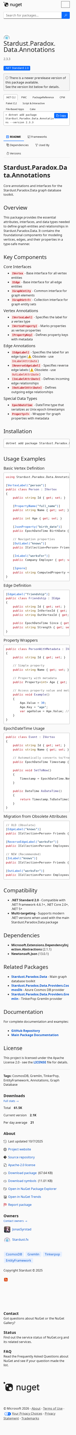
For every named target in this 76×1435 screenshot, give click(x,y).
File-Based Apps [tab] (15, 109)
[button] (61, 115)
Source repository (21, 1157)
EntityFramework (18, 1260)
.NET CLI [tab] (10, 97)
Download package (22, 1173)
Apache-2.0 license (21, 1165)
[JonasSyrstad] (7, 1229)
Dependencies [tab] (19, 145)
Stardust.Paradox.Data (29, 976)
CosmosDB (14, 1254)
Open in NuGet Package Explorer (32, 1189)
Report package (20, 1205)
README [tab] (15, 137)
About (36, 1408)
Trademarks (30, 1418)
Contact (11, 1313)
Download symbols (22, 1181)
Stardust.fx (20, 1239)
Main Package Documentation (35, 1035)
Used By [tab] (43, 145)
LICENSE (40, 1062)
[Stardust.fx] (7, 1239)
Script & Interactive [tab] (34, 103)
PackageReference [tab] (43, 97)
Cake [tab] (32, 109)
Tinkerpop (52, 1254)
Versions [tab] (15, 153)
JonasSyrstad (21, 1229)
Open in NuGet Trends (24, 1197)
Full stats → (11, 1101)
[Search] (66, 15)
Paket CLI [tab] (11, 103)
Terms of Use (53, 1408)
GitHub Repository (25, 1031)
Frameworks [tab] (38, 137)
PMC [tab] (24, 97)
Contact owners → (15, 1221)
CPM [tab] (62, 97)
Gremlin (33, 1254)
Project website (19, 1149)
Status (10, 1332)
